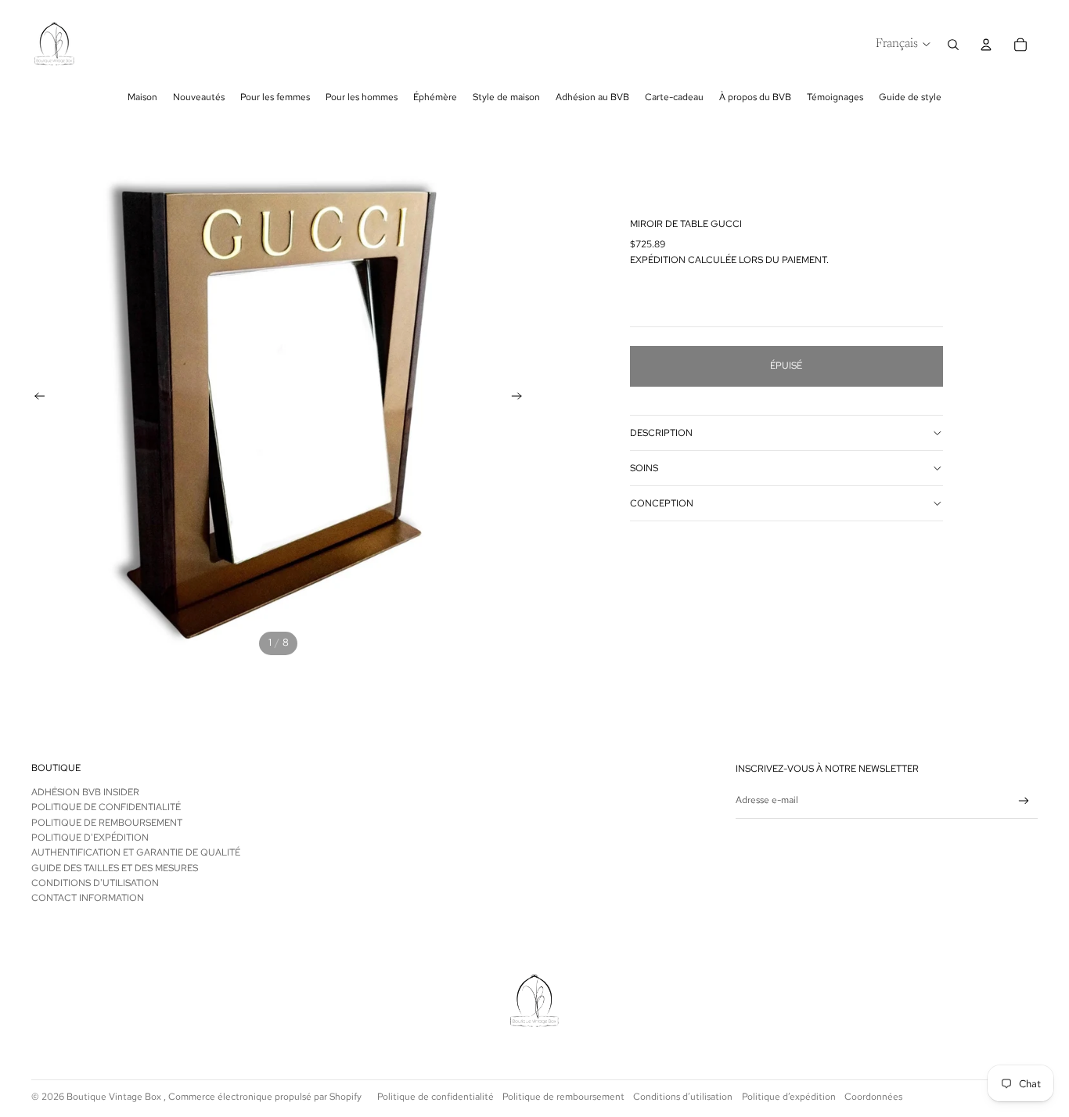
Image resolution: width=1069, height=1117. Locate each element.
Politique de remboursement (106, 822)
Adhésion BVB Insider (85, 792)
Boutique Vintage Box (115, 1096)
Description (661, 433)
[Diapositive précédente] (35, 398)
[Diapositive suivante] (521, 398)
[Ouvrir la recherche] (953, 44)
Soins (644, 468)
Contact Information (87, 898)
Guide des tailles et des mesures (114, 868)
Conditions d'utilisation (95, 883)
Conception (661, 503)
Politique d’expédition (789, 1096)
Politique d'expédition (90, 837)
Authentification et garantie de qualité (135, 852)
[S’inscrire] (1024, 801)
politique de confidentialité (106, 807)
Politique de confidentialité (435, 1096)
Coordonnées (873, 1096)
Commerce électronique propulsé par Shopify (265, 1096)
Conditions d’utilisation (682, 1096)
